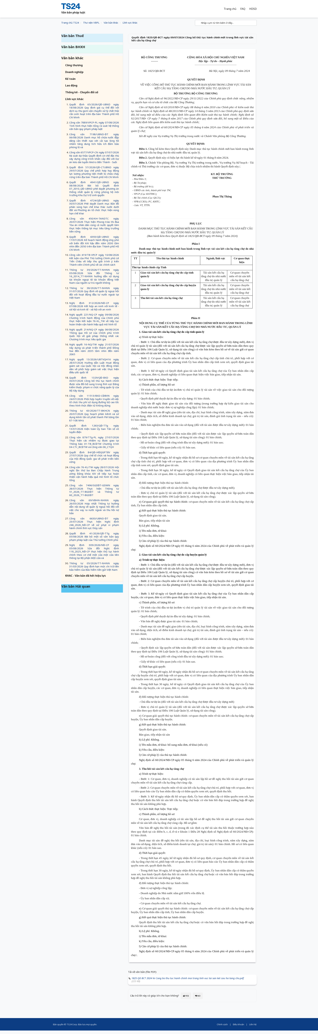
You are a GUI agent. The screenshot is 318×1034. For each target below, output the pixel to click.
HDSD (253, 9)
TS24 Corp (72, 1024)
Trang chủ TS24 (70, 22)
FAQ (242, 9)
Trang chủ (230, 9)
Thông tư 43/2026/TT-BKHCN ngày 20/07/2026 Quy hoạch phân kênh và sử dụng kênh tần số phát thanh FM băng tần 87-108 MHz (94, 415)
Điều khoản (238, 1024)
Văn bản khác (111, 22)
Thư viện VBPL (91, 22)
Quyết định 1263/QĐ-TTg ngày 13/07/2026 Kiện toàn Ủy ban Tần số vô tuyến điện (94, 429)
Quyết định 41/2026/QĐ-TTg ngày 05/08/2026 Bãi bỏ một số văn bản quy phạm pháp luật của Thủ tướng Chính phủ (94, 536)
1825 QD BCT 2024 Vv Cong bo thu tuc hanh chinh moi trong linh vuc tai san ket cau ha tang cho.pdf (188, 978)
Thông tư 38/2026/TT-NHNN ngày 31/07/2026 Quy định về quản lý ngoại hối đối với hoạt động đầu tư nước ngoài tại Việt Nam (94, 292)
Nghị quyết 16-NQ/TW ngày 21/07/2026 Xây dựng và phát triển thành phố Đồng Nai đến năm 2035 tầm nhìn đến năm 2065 (94, 349)
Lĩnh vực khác (130, 22)
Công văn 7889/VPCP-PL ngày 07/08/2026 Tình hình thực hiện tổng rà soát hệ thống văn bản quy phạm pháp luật (94, 126)
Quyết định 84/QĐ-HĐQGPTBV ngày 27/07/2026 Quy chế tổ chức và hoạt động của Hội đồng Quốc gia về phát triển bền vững (94, 457)
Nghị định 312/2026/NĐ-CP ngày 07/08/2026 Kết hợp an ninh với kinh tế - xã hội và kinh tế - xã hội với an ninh (94, 306)
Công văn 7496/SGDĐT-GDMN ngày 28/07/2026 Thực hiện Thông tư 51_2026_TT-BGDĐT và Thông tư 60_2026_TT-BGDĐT (94, 490)
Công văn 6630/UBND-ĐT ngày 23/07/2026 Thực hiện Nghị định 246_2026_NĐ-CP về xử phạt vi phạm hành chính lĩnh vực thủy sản (94, 523)
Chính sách (222, 1024)
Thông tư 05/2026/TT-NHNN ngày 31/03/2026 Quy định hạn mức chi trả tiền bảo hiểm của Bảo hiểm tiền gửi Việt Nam (94, 566)
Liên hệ (252, 1024)
